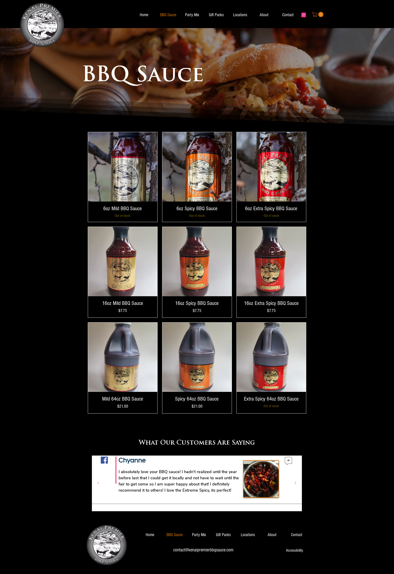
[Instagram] (303, 15)
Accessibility (294, 550)
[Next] (295, 483)
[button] (318, 14)
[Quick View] (122, 167)
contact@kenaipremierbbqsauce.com (203, 550)
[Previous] (98, 483)
